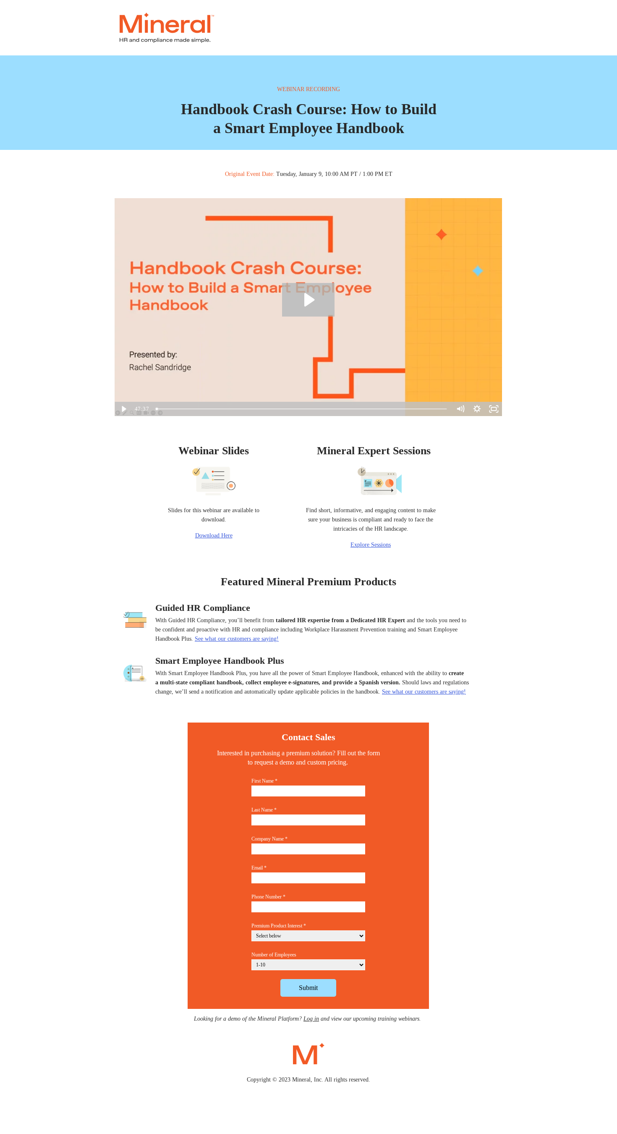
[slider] (302, 409)
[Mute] (460, 409)
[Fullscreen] (493, 409)
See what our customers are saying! (424, 692)
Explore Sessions (370, 545)
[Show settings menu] (476, 409)
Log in (311, 1019)
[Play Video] (123, 409)
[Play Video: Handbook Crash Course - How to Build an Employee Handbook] (308, 300)
